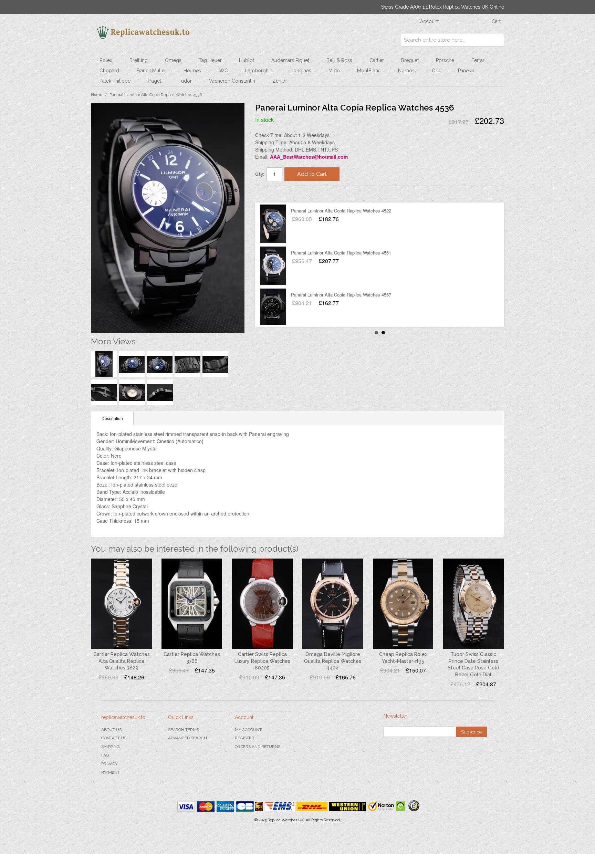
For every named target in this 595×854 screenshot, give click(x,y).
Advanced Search (187, 738)
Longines (301, 70)
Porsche (445, 60)
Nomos (406, 70)
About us (111, 729)
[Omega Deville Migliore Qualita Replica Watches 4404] (332, 604)
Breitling (138, 60)
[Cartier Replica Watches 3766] (191, 604)
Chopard (109, 70)
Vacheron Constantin (232, 81)
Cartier (376, 60)
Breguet (410, 60)
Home (96, 94)
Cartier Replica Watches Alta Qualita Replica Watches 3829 (121, 661)
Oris (436, 70)
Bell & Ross (339, 60)
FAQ (105, 755)
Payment (110, 772)
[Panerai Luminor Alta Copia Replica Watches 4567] (273, 223)
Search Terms (183, 729)
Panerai (466, 70)
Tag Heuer (210, 60)
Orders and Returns (257, 746)
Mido (334, 70)
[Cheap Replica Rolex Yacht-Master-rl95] (403, 604)
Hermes (192, 70)
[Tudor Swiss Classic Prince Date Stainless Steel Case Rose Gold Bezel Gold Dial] (473, 604)
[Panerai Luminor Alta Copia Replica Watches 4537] (273, 265)
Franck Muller (151, 70)
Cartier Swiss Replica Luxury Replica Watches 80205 (262, 661)
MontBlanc (369, 70)
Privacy (109, 763)
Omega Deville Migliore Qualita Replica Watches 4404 (332, 661)
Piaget (154, 81)
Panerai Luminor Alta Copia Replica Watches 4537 (341, 252)
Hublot (246, 60)
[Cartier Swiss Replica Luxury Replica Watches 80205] (262, 604)
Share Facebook (267, 193)
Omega (173, 60)
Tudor (185, 81)
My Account (248, 729)
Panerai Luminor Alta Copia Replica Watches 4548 (341, 294)
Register (244, 738)
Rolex (106, 60)
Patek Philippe (115, 81)
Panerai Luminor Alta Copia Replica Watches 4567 (341, 210)
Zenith (279, 81)
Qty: (259, 174)
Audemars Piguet (290, 60)
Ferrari (478, 60)
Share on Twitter (280, 193)
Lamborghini (259, 70)
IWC (223, 70)
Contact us (113, 738)
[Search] (497, 40)
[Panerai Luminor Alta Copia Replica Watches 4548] (273, 307)
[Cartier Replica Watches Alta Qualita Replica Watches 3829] (121, 604)
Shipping (110, 746)
